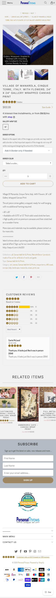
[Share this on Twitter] (17, 287)
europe (5, 277)
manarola (23, 277)
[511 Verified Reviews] (28, 523)
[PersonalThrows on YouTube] (26, 561)
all (12, 264)
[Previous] (5, 50)
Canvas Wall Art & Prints (22, 264)
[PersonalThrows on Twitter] (16, 561)
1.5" (6, 137)
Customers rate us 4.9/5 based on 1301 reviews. (33, 567)
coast (51, 274)
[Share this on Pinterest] (31, 287)
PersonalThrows (23, 573)
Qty (4, 180)
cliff (47, 274)
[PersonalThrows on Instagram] (35, 561)
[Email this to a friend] (38, 287)
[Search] (46, 2)
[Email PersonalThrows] (40, 561)
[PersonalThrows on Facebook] (21, 561)
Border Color (8, 169)
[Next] (50, 50)
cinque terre (40, 274)
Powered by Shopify (37, 573)
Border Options (9, 145)
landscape (15, 277)
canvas (15, 274)
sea (38, 277)
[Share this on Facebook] (24, 287)
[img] (28, 355)
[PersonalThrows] (28, 2)
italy (10, 277)
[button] (9, 112)
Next (32, 13)
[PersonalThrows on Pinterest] (30, 561)
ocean (30, 277)
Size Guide (46, 117)
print (34, 277)
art (11, 274)
